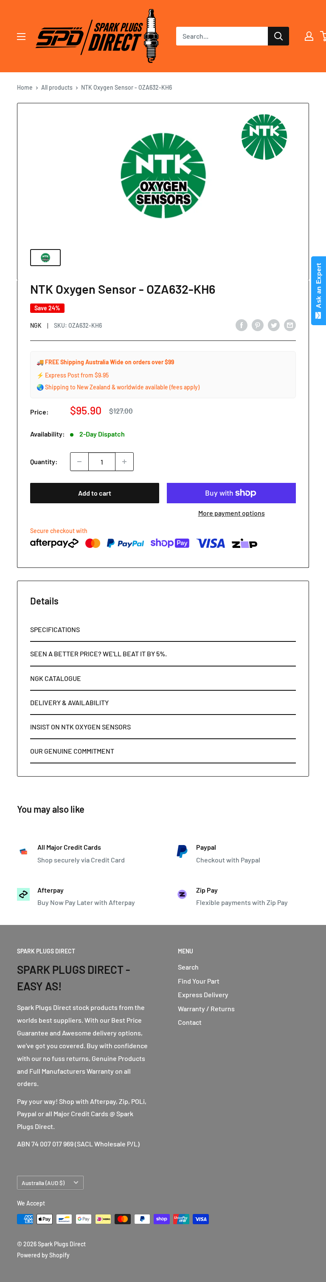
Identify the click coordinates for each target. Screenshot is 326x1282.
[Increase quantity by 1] (124, 462)
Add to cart (94, 493)
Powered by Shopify (43, 1255)
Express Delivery (203, 994)
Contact (190, 1022)
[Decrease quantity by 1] (79, 462)
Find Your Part (198, 981)
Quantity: (44, 461)
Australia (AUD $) (43, 1182)
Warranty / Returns (206, 1008)
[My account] (309, 36)
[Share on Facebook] (241, 324)
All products (57, 87)
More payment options (231, 513)
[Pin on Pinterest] (258, 324)
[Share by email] (290, 324)
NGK (36, 325)
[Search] (278, 36)
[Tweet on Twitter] (274, 324)
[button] (163, 630)
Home (25, 87)
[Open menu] (21, 36)
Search (188, 967)
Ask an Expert (318, 287)
